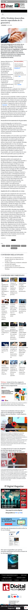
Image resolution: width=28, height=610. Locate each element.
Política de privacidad (6, 580)
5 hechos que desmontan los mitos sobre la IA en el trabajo (14, 529)
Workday (4, 105)
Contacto (16, 580)
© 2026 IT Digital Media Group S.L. (10, 575)
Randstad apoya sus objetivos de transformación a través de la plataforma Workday (15, 267)
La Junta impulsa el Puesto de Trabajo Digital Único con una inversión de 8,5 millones (22, 332)
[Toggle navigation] (3, 11)
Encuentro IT (17, 68)
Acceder (19, 84)
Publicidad (24, 580)
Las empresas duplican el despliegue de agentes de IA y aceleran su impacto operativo (14, 370)
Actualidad (24, 245)
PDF (16, 513)
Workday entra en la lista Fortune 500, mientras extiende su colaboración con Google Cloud (14, 259)
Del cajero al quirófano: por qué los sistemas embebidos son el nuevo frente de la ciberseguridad (14, 551)
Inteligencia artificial (15, 245)
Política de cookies (7, 577)
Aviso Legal (23, 575)
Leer (19, 76)
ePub (20, 513)
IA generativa (14, 248)
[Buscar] (3, 1)
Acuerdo (8, 245)
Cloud (3, 245)
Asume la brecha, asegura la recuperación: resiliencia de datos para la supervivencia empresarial (13, 384)
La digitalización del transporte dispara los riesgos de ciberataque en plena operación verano (5, 290)
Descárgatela (22, 7)
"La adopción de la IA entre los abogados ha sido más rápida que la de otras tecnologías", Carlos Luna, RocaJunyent (13, 450)
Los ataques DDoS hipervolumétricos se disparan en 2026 (6, 331)
